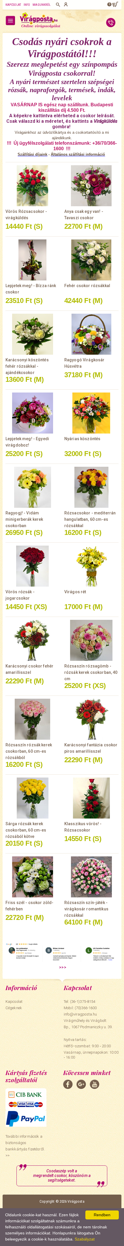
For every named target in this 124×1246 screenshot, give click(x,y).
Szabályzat (85, 1239)
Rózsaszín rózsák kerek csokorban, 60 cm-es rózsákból (28, 751)
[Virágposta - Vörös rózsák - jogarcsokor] (32, 566)
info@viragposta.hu (80, 1014)
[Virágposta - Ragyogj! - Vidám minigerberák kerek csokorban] (32, 487)
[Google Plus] (81, 1084)
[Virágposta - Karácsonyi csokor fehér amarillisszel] (32, 640)
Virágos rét (75, 591)
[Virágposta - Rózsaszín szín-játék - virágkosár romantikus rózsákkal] (91, 876)
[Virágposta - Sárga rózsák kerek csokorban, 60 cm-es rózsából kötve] (32, 798)
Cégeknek (13, 1008)
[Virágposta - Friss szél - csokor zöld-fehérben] (32, 876)
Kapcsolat (13, 5)
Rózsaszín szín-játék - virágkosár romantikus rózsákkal (86, 909)
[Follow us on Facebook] (68, 1084)
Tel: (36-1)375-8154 (79, 1001)
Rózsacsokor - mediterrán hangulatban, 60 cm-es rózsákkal (90, 519)
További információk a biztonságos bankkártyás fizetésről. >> (25, 1146)
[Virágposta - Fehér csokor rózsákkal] (91, 259)
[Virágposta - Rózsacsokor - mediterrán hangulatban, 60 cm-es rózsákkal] (91, 487)
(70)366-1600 (86, 1008)
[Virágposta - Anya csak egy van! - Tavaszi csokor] (91, 185)
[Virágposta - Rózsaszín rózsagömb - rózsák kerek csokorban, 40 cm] (91, 640)
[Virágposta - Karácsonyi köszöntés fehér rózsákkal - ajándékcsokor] (32, 334)
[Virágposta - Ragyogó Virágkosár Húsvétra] (91, 334)
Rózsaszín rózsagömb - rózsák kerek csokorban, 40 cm (91, 672)
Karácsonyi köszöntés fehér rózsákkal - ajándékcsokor (27, 366)
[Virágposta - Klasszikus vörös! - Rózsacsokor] (91, 798)
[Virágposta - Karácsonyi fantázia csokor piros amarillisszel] (91, 719)
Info (27, 5)
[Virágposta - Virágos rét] (91, 566)
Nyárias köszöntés (82, 438)
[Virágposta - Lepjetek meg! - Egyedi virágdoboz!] (32, 413)
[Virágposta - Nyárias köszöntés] (91, 413)
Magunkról (41, 5)
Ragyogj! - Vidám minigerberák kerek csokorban (24, 519)
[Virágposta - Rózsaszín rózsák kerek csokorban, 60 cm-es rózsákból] (32, 719)
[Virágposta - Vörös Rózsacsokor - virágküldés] (32, 185)
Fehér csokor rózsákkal (87, 285)
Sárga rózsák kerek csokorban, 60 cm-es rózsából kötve (25, 830)
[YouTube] (94, 1084)
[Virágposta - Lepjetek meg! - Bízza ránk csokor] (32, 259)
